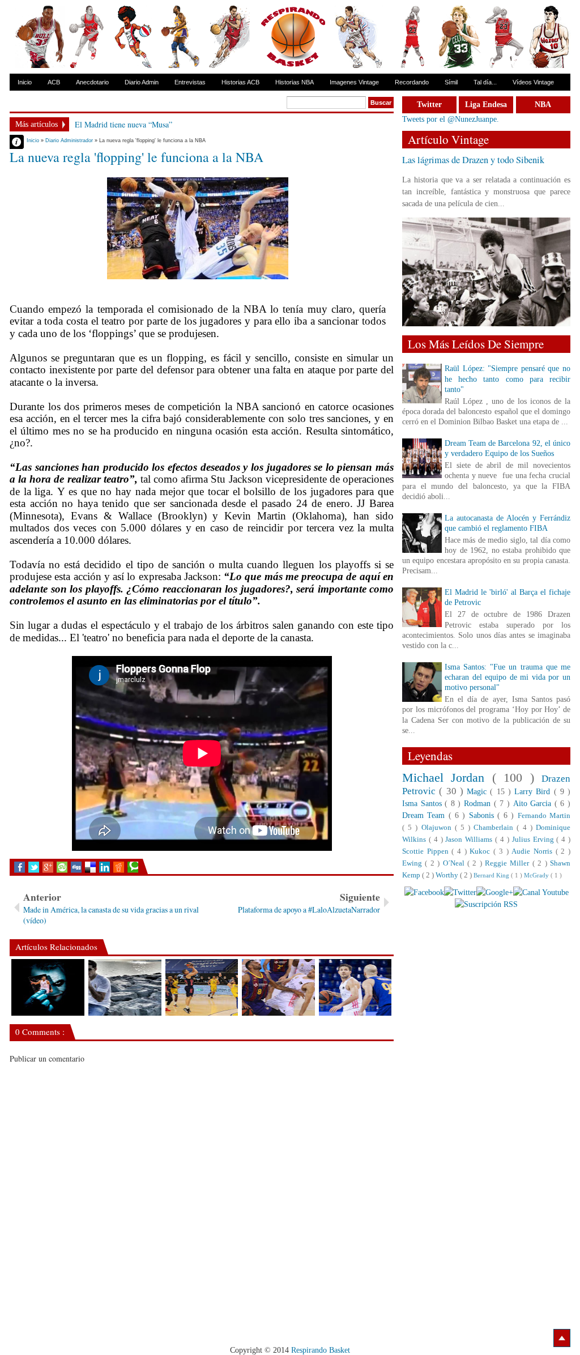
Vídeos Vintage (533, 82)
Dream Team (425, 815)
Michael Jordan (447, 777)
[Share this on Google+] (47, 867)
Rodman (479, 803)
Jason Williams (470, 839)
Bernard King (492, 875)
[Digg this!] (76, 867)
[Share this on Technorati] (132, 867)
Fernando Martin (544, 816)
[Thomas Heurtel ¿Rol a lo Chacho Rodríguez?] (124, 987)
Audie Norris (533, 851)
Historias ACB (240, 82)
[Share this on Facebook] (19, 867)
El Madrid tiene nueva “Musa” (123, 124)
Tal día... (485, 82)
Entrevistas (190, 82)
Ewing (413, 863)
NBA (543, 104)
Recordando (412, 82)
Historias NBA (294, 82)
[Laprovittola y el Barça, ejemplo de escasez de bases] (355, 987)
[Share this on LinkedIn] (104, 867)
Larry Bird (534, 791)
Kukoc (481, 851)
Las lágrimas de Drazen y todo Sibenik (473, 160)
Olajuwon (438, 828)
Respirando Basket (320, 1350)
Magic (478, 791)
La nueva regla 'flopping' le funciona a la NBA (136, 157)
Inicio (25, 82)
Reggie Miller (508, 863)
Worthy (448, 875)
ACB (54, 82)
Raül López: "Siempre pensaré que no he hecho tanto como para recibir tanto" (507, 378)
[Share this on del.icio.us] (90, 867)
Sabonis (483, 815)
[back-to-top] (561, 1338)
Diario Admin (142, 82)
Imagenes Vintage (354, 82)
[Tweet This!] (33, 867)
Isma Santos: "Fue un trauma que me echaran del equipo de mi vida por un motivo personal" (507, 677)
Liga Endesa (486, 104)
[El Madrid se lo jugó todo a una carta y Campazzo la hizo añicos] (47, 987)
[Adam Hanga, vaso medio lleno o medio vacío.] (278, 987)
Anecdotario (92, 82)
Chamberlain (495, 828)
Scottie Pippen (426, 851)
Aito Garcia (534, 803)
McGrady (537, 875)
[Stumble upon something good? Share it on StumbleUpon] (62, 867)
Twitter (429, 104)
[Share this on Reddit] (118, 867)
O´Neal (455, 863)
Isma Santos (423, 803)
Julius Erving (534, 839)
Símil (451, 82)
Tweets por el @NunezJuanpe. (450, 119)
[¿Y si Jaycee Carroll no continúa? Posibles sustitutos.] (201, 987)
